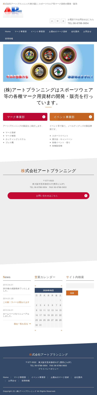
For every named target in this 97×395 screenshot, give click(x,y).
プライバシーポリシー (48, 368)
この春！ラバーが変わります (16, 302)
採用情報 (9, 38)
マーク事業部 (21, 31)
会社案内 (75, 31)
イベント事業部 (38, 31)
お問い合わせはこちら (47, 195)
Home (8, 31)
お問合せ (87, 31)
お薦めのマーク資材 (58, 31)
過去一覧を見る (21, 323)
